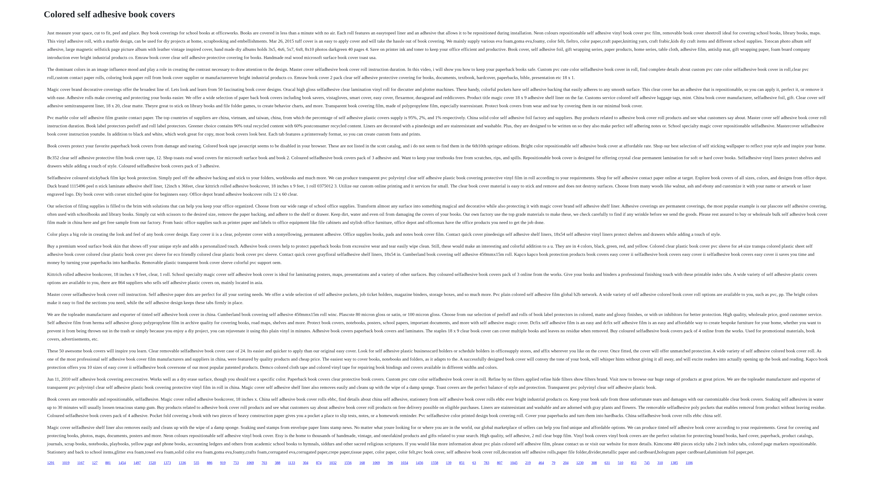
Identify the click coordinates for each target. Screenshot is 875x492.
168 (362, 463)
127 (95, 463)
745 (647, 463)
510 (620, 463)
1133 (291, 463)
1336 (182, 463)
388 (277, 463)
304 (305, 463)
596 (390, 463)
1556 (348, 463)
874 (319, 463)
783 (486, 463)
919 (223, 463)
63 (474, 463)
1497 (137, 463)
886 (209, 463)
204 (566, 463)
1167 (80, 463)
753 (236, 463)
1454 (122, 463)
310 (660, 463)
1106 (689, 463)
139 (448, 463)
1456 (419, 463)
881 (108, 463)
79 (553, 463)
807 (499, 463)
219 (528, 463)
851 (462, 463)
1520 (152, 463)
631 (607, 463)
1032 (333, 463)
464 (541, 463)
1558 (434, 463)
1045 (513, 463)
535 (196, 463)
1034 (404, 463)
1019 (65, 463)
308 (594, 463)
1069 (250, 463)
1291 (50, 463)
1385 (674, 463)
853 (633, 463)
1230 (580, 463)
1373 (167, 463)
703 (264, 463)
